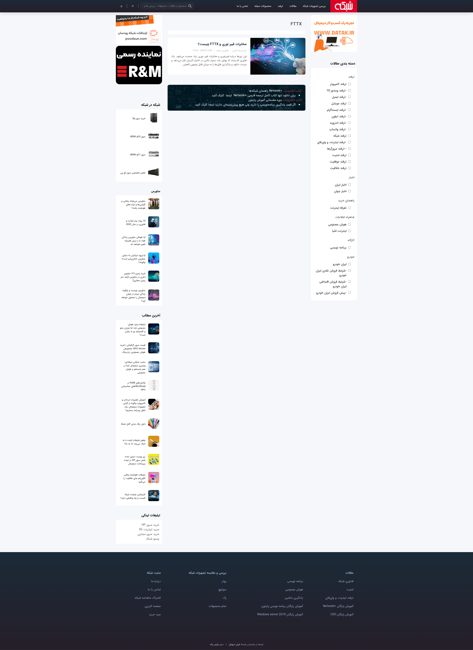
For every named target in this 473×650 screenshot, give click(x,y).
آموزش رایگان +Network (338, 606)
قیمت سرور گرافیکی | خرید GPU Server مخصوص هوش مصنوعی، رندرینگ (132, 348)
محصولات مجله (262, 6)
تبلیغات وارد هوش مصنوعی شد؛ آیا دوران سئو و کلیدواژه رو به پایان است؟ (132, 330)
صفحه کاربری (153, 606)
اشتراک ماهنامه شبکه (148, 598)
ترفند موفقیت (338, 161)
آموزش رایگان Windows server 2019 (280, 614)
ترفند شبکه (339, 136)
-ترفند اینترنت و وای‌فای (331, 142)
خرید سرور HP (150, 525)
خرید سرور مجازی (148, 534)
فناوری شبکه (345, 581)
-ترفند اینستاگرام (336, 110)
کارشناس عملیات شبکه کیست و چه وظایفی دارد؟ (133, 496)
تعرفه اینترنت (338, 208)
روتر (224, 581)
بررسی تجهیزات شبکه (314, 6)
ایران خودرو (339, 264)
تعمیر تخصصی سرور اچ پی (132, 173)
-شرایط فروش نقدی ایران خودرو (331, 273)
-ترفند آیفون (338, 116)
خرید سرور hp (138, 118)
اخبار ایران (340, 184)
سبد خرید (155, 614)
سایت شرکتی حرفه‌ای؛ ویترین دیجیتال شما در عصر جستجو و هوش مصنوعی (134, 367)
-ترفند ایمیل (339, 97)
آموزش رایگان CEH (342, 614)
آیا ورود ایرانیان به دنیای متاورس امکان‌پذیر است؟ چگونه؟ (133, 259)
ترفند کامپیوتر (338, 84)
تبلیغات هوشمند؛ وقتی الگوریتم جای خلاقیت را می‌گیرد (134, 478)
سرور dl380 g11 (137, 154)
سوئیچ (222, 589)
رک (224, 598)
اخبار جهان (340, 191)
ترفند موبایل (338, 103)
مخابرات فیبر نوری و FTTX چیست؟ (222, 44)
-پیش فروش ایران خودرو (331, 293)
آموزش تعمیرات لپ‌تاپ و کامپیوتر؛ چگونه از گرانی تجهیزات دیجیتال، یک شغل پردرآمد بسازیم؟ (133, 405)
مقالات (292, 6)
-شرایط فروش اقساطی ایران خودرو (332, 284)
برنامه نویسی (338, 247)
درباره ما (156, 581)
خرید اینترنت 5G (149, 529)
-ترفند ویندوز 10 (336, 90)
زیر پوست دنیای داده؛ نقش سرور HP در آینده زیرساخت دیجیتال (134, 460)
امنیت (349, 589)
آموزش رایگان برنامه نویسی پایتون (282, 606)
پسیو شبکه (152, 538)
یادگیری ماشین (294, 598)
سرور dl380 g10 (137, 136)
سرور (217, 644)
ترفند (280, 6)
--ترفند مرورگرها (336, 148)
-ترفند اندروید (338, 123)
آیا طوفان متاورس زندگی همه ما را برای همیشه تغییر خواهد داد (133, 241)
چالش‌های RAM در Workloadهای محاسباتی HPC (133, 386)
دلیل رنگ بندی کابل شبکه (133, 424)
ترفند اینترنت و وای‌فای (339, 598)
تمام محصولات (217, 606)
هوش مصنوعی (337, 224)
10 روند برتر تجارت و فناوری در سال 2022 (135, 222)
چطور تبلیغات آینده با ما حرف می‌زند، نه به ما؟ (134, 442)
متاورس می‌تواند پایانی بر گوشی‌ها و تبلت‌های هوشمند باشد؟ (133, 204)
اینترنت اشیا (339, 231)
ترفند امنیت (339, 155)
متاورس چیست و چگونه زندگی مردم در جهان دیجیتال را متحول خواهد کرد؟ (133, 296)
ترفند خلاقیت (338, 168)
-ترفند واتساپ (337, 129)
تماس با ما (242, 6)
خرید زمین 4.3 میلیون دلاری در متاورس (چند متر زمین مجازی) (133, 277)
